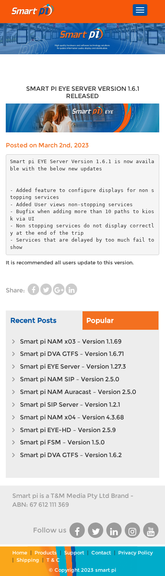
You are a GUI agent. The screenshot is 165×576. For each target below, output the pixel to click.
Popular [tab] (100, 320)
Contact (101, 552)
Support (74, 552)
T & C (53, 560)
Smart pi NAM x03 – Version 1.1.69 (71, 341)
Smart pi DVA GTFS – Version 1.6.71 (72, 353)
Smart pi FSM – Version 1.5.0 (62, 442)
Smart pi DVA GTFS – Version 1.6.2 (71, 455)
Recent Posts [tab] (33, 320)
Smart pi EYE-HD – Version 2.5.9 (68, 430)
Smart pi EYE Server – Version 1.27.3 (73, 366)
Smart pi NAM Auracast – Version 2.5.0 (78, 392)
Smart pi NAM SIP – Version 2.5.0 (69, 379)
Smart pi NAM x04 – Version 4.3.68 (72, 417)
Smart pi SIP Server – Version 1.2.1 (70, 404)
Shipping (27, 560)
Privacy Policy (135, 552)
